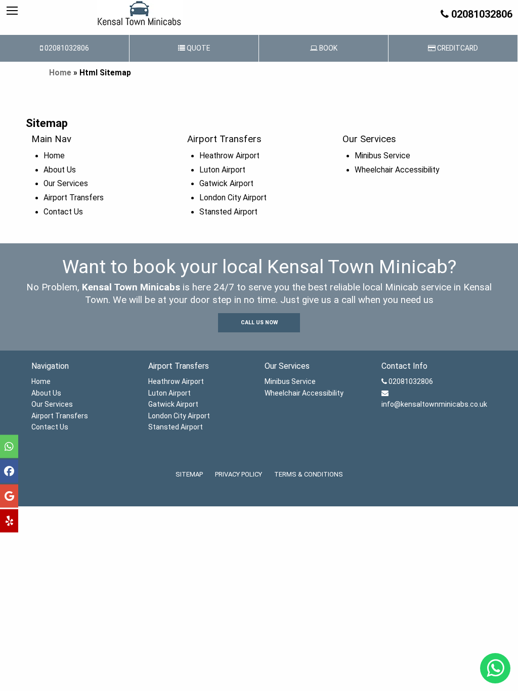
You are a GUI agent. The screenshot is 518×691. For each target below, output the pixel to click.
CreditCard (457, 48)
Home (60, 72)
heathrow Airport (229, 155)
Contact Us (63, 212)
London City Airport (233, 197)
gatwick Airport (226, 183)
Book (327, 48)
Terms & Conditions (308, 474)
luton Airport (222, 170)
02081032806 (480, 14)
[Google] (9, 496)
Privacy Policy (238, 474)
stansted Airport (228, 212)
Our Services (66, 183)
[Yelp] (9, 521)
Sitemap (189, 474)
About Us (60, 170)
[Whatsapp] (9, 446)
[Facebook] (9, 471)
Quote (197, 48)
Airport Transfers (74, 197)
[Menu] (12, 11)
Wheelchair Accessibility (397, 170)
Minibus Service (382, 155)
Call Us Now (259, 322)
